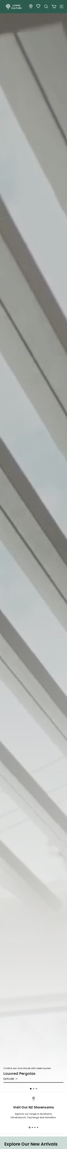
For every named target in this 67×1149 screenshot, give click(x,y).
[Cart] (54, 6)
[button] (30, 1088)
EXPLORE (9, 1079)
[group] (33, 546)
